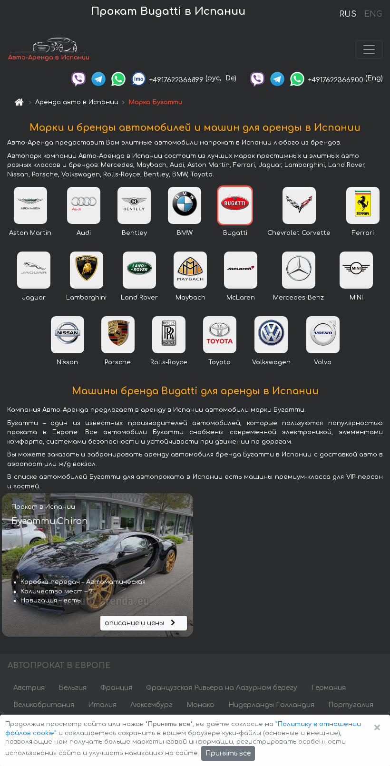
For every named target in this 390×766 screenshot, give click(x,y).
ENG (372, 14)
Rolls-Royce (168, 362)
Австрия (29, 687)
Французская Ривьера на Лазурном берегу (221, 687)
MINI (356, 297)
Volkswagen (271, 362)
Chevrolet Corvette (299, 233)
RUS (348, 14)
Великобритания (43, 704)
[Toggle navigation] (369, 49)
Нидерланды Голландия (271, 704)
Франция (116, 687)
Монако (200, 704)
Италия (102, 704)
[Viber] (78, 78)
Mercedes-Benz (298, 297)
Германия (328, 687)
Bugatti (235, 233)
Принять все (228, 753)
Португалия (350, 704)
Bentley (134, 233)
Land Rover (139, 297)
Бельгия (72, 687)
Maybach (190, 297)
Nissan (67, 362)
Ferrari (363, 233)
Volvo (323, 362)
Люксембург (151, 704)
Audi (84, 233)
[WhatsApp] (118, 78)
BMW (185, 233)
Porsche (118, 362)
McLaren (240, 297)
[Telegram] (98, 78)
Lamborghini (86, 297)
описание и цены (135, 623)
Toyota (219, 362)
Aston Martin (30, 233)
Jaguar (34, 297)
